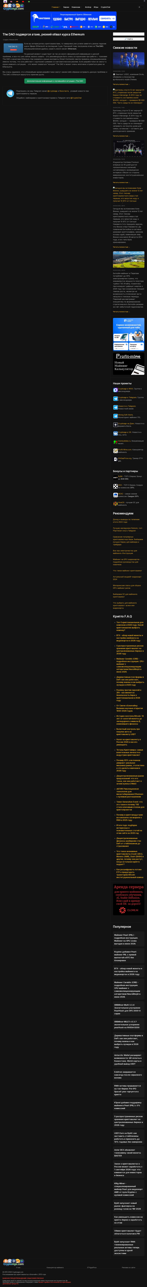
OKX (120, 485)
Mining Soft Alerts (125, 415)
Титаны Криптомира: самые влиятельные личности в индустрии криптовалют (129, 752)
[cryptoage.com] (13, 7)
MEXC (120, 494)
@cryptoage (52, 91)
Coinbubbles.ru (124, 441)
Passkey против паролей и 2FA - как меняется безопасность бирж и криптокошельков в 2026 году (128, 695)
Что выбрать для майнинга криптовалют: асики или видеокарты (125, 605)
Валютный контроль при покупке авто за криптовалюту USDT (128, 731)
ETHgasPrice (92, 1267)
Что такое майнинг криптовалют (127, 571)
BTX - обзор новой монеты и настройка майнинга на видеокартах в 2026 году (129, 638)
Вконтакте (64, 91)
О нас (18, 1267)
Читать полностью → (121, 84)
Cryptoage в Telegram (127, 397)
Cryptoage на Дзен (126, 423)
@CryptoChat (75, 98)
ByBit (120, 476)
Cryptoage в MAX (125, 389)
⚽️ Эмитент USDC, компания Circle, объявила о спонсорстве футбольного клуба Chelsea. (128, 77)
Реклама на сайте (128, 1267)
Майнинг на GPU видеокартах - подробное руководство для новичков (127, 562)
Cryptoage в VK (124, 432)
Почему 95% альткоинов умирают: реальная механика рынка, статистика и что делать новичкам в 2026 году (130, 765)
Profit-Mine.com (124, 450)
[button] (56, 7)
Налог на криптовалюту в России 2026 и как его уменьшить (128, 742)
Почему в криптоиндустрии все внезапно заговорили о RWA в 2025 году (129, 817)
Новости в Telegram (127, 406)
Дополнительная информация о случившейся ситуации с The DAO (55, 81)
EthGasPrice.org (124, 458)
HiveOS (121, 502)
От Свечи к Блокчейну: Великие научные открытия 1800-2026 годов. (129, 708)
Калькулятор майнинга (55, 1267)
